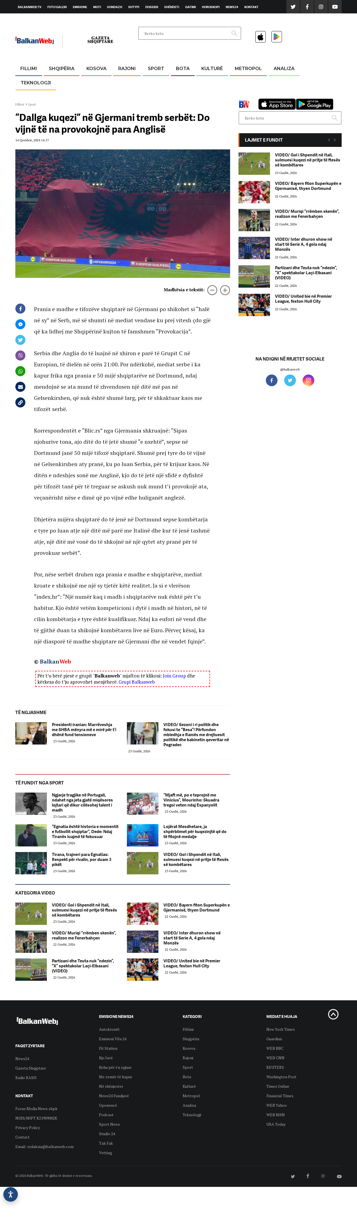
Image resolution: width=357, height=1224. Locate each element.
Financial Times (279, 1095)
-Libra (205, 95)
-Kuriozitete (246, 82)
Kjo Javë (106, 1057)
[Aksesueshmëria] (10, 1194)
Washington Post (281, 1076)
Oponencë (108, 1105)
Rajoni (127, 68)
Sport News (109, 1124)
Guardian (274, 1038)
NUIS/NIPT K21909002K (36, 1118)
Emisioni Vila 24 (112, 1038)
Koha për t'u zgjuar (115, 1067)
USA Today (276, 1124)
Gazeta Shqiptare (30, 1068)
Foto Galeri (57, 7)
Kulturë (212, 68)
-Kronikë (56, 82)
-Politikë (56, 95)
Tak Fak (106, 1143)
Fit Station (108, 1048)
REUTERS (275, 1067)
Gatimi (190, 7)
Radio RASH (26, 1077)
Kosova (96, 68)
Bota (183, 68)
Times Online (277, 1086)
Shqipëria (61, 68)
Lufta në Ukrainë (182, 97)
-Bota (152, 82)
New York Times (280, 1029)
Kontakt (251, 7)
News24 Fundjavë (114, 1095)
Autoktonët (109, 1029)
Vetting (105, 1152)
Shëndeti (171, 7)
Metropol (248, 68)
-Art (203, 82)
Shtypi (133, 7)
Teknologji (36, 82)
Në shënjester (111, 1086)
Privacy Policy (27, 1127)
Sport (156, 68)
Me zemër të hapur (115, 1076)
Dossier (151, 7)
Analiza (284, 68)
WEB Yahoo (276, 1105)
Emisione (80, 7)
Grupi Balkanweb (137, 682)
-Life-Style (243, 95)
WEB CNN (275, 1057)
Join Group (174, 675)
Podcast (106, 1114)
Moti (97, 7)
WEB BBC (274, 1048)
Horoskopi (210, 7)
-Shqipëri (155, 95)
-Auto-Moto (31, 96)
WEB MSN (275, 1114)
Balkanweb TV (29, 7)
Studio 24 (107, 1133)
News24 (232, 7)
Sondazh (114, 7)
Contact (22, 1137)
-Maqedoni (127, 95)
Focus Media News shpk (36, 1108)
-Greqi (122, 82)
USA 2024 (182, 82)
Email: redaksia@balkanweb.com (44, 1146)
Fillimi (28, 68)
